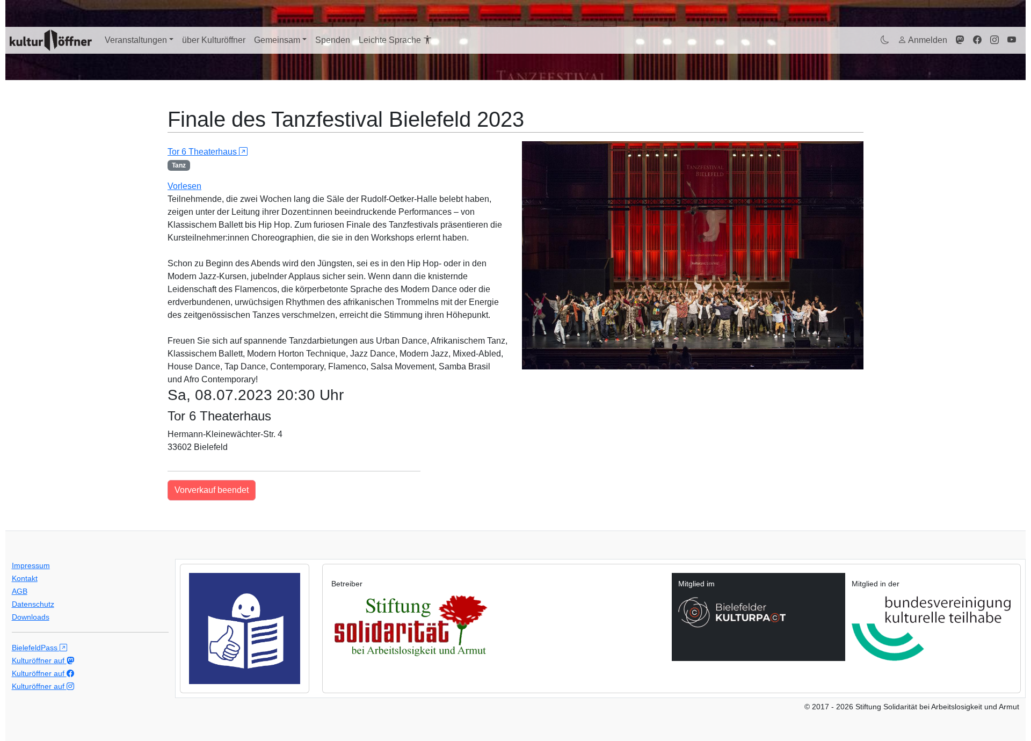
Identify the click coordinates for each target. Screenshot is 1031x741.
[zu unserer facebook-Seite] (977, 40)
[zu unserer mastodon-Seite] (960, 40)
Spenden (332, 40)
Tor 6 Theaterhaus (203, 151)
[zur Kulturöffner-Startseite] (51, 40)
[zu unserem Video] (1011, 40)
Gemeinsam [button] (277, 40)
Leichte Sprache (391, 40)
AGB (19, 591)
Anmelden (926, 40)
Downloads (30, 617)
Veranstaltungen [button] (136, 40)
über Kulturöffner (213, 40)
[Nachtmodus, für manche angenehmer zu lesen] (885, 40)
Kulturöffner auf (39, 660)
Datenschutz (33, 604)
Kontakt (25, 578)
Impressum (31, 565)
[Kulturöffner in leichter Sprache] (244, 628)
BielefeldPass (36, 647)
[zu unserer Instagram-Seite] (994, 40)
